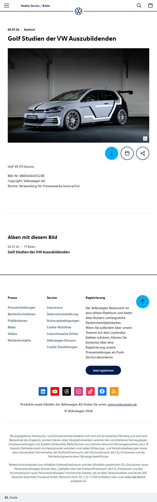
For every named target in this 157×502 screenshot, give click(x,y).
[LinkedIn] (43, 391)
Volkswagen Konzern (61, 340)
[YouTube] (54, 391)
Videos (12, 334)
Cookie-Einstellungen (62, 347)
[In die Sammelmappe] (127, 153)
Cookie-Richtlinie (59, 327)
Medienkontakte (19, 340)
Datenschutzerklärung (62, 314)
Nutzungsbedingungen (63, 321)
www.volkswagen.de (122, 404)
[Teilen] (142, 153)
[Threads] (66, 391)
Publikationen (17, 321)
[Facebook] (102, 391)
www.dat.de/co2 (135, 477)
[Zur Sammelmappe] (150, 5)
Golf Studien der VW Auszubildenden (39, 251)
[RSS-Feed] (114, 391)
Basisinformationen (22, 314)
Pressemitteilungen (21, 307)
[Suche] (139, 5)
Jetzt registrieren (103, 370)
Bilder (12, 327)
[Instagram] (78, 391)
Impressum (55, 307)
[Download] (111, 153)
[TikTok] (90, 391)
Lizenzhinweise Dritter (62, 334)
